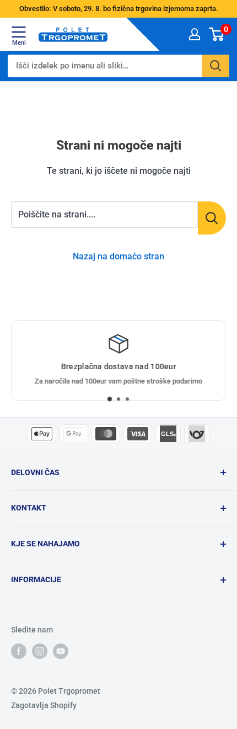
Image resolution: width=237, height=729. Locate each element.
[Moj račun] (194, 34)
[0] (217, 33)
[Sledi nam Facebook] (18, 650)
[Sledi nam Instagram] (39, 650)
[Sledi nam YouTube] (60, 650)
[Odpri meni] (18, 31)
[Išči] (215, 66)
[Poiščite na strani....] (212, 218)
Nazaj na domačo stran (118, 256)
